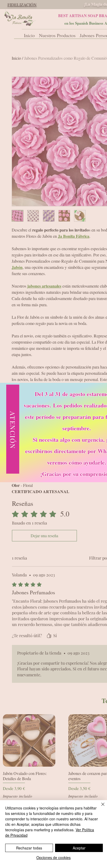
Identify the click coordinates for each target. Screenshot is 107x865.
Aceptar (79, 847)
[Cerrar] (99, 807)
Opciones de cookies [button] (53, 857)
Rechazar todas (29, 847)
